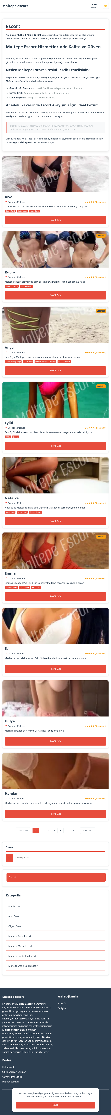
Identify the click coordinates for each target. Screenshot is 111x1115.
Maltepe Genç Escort (19, 936)
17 (74, 830)
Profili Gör (55, 220)
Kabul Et (55, 1105)
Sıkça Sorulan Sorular (14, 1072)
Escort (12, 877)
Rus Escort (14, 906)
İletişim (62, 1008)
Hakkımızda (8, 1067)
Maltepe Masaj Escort (20, 946)
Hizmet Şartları (10, 1081)
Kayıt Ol (62, 1003)
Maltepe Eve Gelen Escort (22, 956)
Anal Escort (14, 916)
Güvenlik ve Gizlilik (12, 1076)
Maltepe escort (15, 5)
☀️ (106, 5)
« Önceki (23, 830)
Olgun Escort (15, 926)
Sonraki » (88, 830)
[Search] (9, 858)
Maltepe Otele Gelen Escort (23, 965)
